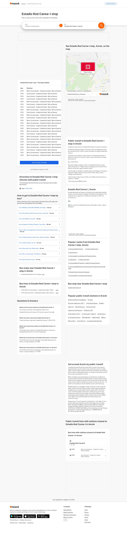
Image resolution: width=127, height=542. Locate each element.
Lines (86, 510)
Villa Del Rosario (80, 307)
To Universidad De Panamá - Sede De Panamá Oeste (84, 263)
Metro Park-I (71, 321)
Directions (88, 522)
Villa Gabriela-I (86, 317)
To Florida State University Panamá (78, 272)
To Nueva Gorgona (83, 259)
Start (26, 24)
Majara (103, 317)
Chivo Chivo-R (81, 321)
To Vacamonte (72, 252)
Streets (87, 515)
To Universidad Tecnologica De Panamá (80, 275)
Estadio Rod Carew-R (74, 287)
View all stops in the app (39, 162)
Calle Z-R (70, 307)
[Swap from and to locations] (61, 25)
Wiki (69, 201)
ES (65, 520)
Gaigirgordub (96, 317)
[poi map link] (88, 74)
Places (87, 512)
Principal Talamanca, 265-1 (76, 303)
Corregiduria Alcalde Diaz (94, 321)
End (65, 24)
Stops (86, 517)
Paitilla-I (101, 303)
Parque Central (90, 307)
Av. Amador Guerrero (74, 317)
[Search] (101, 25)
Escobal (90, 300)
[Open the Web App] (43, 516)
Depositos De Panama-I (75, 310)
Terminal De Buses (92, 303)
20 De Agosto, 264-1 (74, 314)
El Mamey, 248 (88, 310)
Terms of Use (13, 522)
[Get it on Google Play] (16, 516)
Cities (86, 520)
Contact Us (30, 522)
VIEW (43, 274)
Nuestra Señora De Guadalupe (77, 300)
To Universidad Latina (91, 249)
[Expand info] (76, 197)
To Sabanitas (72, 259)
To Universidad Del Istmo (75, 249)
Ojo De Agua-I (101, 314)
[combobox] (41, 26)
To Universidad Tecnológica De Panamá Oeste (82, 256)
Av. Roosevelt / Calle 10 (89, 314)
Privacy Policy (22, 522)
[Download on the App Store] (29, 516)
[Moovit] (14, 4)
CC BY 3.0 (81, 99)
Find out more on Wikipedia (89, 100)
